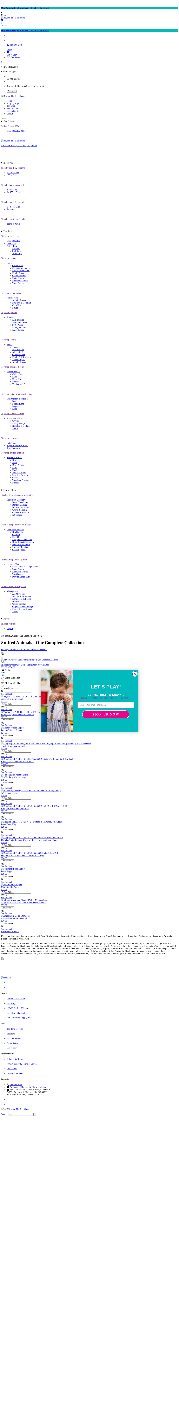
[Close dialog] (134, 673)
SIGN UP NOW (105, 714)
